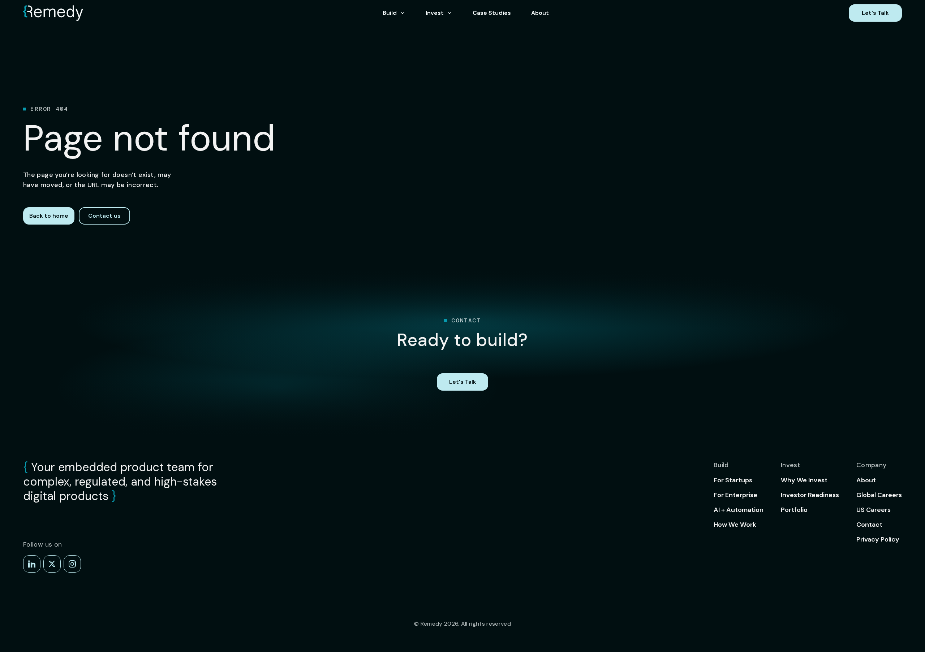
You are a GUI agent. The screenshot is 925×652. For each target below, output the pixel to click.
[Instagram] (72, 564)
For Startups (733, 480)
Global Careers (879, 495)
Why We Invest (804, 480)
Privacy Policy (877, 539)
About (540, 13)
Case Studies (492, 13)
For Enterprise (735, 495)
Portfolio (794, 509)
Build (390, 13)
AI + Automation (738, 509)
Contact (869, 524)
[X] (52, 564)
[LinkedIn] (31, 564)
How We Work (735, 524)
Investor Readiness (810, 495)
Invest (435, 13)
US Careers (873, 509)
